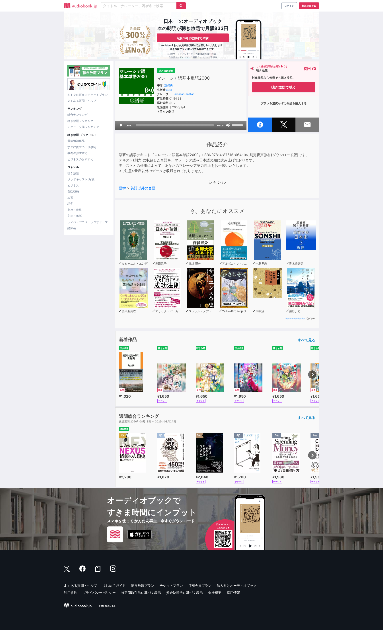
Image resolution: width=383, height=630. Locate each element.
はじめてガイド (114, 585)
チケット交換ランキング (83, 127)
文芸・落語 (74, 216)
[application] (180, 125)
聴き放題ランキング (80, 121)
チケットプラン (171, 585)
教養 (70, 197)
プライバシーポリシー (99, 593)
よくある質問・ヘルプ (81, 100)
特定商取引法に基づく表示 (141, 593)
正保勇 (168, 85)
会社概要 (214, 593)
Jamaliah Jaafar (183, 94)
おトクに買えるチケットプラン (87, 94)
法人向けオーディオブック (237, 585)
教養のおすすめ (77, 153)
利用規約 (70, 593)
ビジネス (73, 185)
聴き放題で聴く (283, 87)
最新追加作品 (76, 141)
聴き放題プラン (142, 585)
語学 (70, 203)
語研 (169, 90)
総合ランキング (77, 114)
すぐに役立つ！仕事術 (81, 147)
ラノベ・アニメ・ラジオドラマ (87, 222)
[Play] (121, 125)
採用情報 (233, 593)
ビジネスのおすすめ (80, 159)
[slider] (238, 125)
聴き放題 (73, 173)
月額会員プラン (199, 585)
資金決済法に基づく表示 (184, 593)
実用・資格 (74, 210)
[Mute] (228, 125)
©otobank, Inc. (106, 605)
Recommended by (295, 318)
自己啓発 (73, 191)
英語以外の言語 (143, 188)
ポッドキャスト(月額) (81, 179)
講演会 (71, 228)
